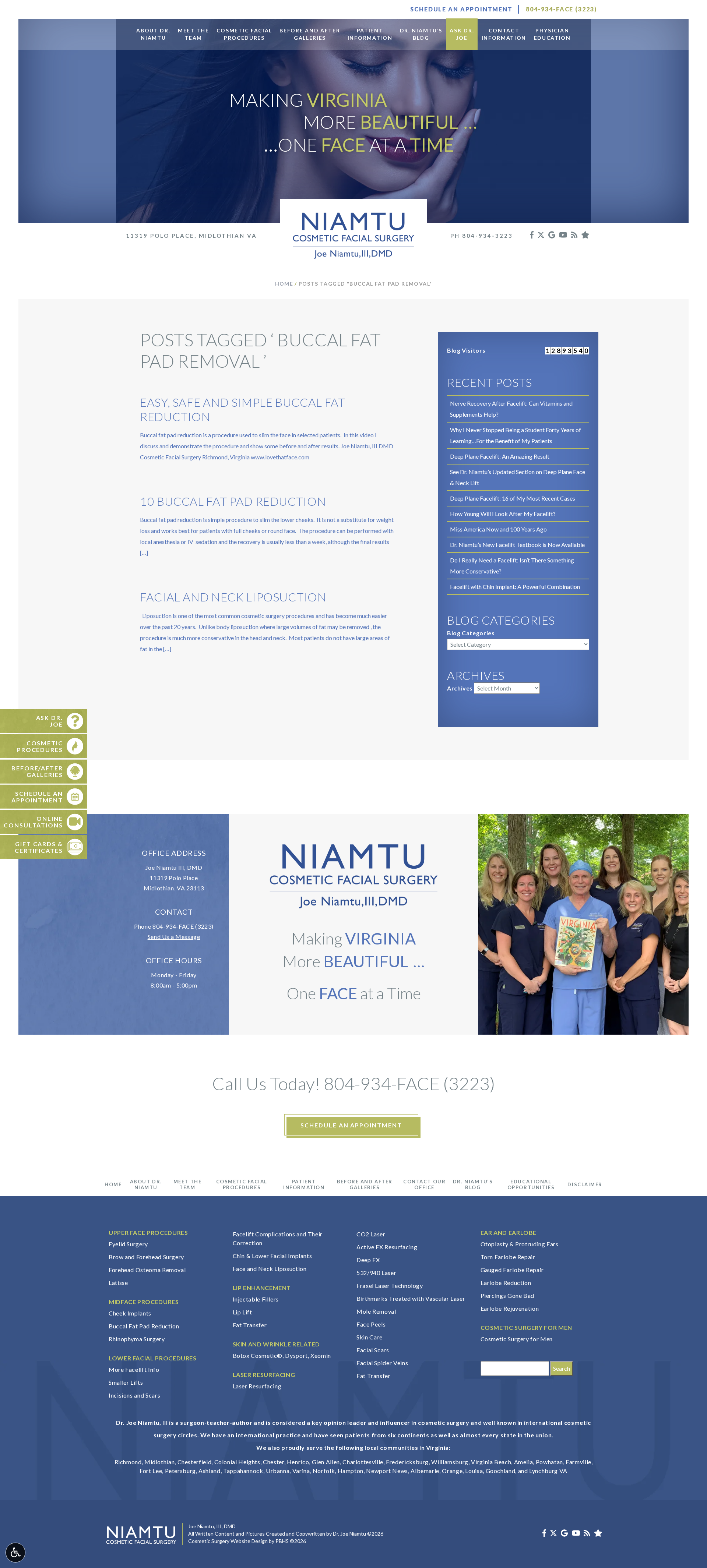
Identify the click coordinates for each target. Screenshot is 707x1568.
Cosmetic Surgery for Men (517, 1338)
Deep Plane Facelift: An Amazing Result (499, 456)
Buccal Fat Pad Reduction (144, 1325)
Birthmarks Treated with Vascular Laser (410, 1298)
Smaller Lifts (126, 1382)
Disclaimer (584, 1184)
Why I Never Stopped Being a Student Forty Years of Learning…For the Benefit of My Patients (515, 435)
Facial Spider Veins (382, 1362)
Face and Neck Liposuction (270, 1268)
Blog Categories (471, 632)
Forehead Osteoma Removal (147, 1269)
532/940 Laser (376, 1272)
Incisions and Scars (134, 1395)
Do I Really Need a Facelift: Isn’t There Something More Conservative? (512, 566)
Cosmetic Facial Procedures (241, 1184)
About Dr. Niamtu (146, 1184)
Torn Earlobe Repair (508, 1256)
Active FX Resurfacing (386, 1246)
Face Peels (371, 1324)
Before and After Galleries (365, 1184)
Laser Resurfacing (257, 1385)
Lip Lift (242, 1312)
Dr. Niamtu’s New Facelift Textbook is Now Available (517, 544)
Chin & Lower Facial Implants (272, 1255)
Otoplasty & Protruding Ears (520, 1243)
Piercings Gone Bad (508, 1295)
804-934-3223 (487, 235)
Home (284, 283)
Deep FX (368, 1259)
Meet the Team (187, 1184)
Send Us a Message (174, 936)
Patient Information (303, 1184)
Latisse (118, 1282)
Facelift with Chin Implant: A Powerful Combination (515, 586)
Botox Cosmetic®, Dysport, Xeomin (282, 1355)
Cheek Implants (130, 1313)
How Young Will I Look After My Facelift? (503, 513)
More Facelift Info (134, 1369)
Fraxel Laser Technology (389, 1285)
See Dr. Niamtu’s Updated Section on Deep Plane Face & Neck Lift (517, 477)
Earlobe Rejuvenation (510, 1308)
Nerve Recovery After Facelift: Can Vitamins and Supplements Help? (511, 409)
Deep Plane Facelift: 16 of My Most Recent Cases (512, 498)
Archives (460, 688)
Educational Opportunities (531, 1184)
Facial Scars (372, 1349)
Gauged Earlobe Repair (512, 1269)
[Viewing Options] (15, 1552)
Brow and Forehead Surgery (146, 1256)
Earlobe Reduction (506, 1282)
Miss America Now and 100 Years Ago (498, 529)
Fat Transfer (250, 1324)
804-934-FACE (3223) (183, 926)
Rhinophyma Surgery (137, 1338)
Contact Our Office (424, 1184)
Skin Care (369, 1337)
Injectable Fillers (256, 1299)
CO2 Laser (371, 1233)
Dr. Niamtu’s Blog (473, 1184)
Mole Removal (376, 1311)
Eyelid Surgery (128, 1243)
